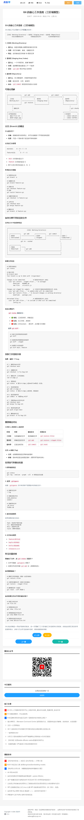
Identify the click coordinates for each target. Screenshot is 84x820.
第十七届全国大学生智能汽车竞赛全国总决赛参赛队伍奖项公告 (29, 729)
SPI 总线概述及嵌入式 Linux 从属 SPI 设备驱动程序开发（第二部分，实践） (34, 787)
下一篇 (60, 642)
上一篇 (23, 642)
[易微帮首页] (10, 2)
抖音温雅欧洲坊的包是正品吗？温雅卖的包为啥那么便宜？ (27, 718)
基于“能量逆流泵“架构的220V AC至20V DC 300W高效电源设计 (29, 780)
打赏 (48, 635)
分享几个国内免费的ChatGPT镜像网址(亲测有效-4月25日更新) (29, 736)
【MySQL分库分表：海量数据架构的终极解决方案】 (25, 768)
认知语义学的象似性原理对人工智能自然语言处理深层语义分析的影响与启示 (34, 783)
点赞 (37, 635)
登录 (68, 3)
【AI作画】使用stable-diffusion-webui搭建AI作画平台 (26, 740)
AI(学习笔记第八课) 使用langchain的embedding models (26, 764)
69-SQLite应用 (13, 772)
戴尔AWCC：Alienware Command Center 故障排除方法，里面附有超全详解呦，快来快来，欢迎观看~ (42, 721)
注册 (77, 3)
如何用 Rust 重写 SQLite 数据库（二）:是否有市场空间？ (27, 791)
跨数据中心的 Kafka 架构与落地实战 (20, 794)
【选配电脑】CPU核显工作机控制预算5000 (22, 744)
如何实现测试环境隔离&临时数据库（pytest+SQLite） (26, 776)
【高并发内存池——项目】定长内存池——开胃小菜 (24, 761)
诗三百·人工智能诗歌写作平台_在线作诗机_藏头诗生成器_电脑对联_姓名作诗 (33, 710)
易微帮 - (18, 812)
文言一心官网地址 (14, 725)
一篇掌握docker (13, 733)
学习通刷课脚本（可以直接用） (18, 714)
